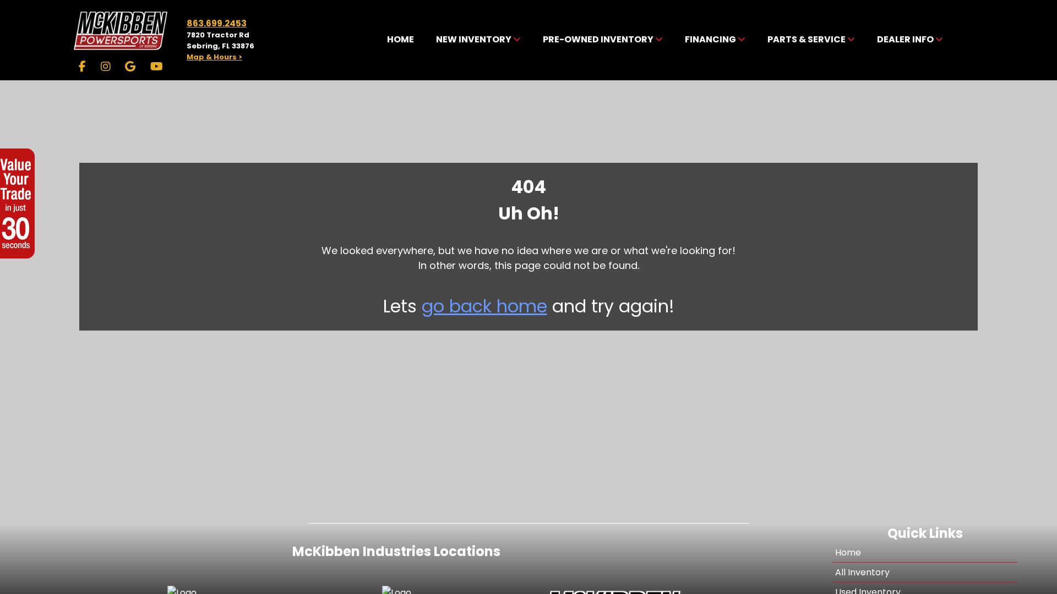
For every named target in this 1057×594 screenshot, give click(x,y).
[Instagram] (106, 66)
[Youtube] (156, 66)
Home (848, 552)
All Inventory (862, 572)
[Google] (130, 66)
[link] (400, 40)
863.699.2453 (217, 23)
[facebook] (82, 66)
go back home (484, 306)
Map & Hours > (214, 57)
